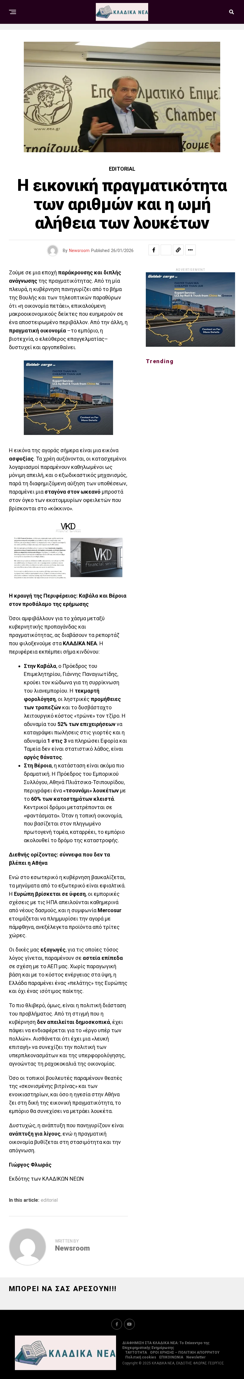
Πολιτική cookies (140, 1357)
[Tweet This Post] (166, 250)
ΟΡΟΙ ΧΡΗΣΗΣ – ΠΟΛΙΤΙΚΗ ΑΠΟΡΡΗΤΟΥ (185, 1352)
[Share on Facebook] (153, 250)
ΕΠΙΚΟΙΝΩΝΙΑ (171, 1357)
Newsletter (196, 1357)
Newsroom (79, 250)
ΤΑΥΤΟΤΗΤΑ (136, 1352)
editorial (49, 1200)
